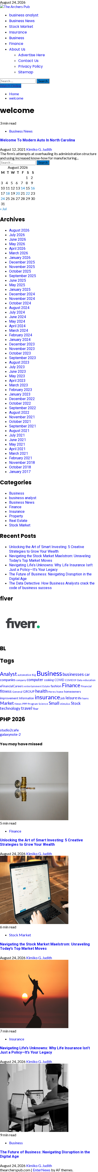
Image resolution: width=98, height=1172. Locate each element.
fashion (56, 686)
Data (80, 680)
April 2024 (17, 326)
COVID (59, 680)
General (17, 691)
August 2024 (19, 308)
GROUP (29, 691)
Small (54, 703)
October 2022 (20, 403)
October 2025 (20, 271)
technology (10, 708)
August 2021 (19, 431)
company (21, 680)
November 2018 (22, 462)
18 (8, 193)
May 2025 (17, 285)
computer (35, 679)
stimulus (65, 703)
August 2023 (19, 362)
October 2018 (20, 467)
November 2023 (22, 349)
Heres (52, 691)
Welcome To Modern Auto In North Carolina (37, 140)
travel (26, 708)
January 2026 (20, 257)
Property (16, 516)
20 (18, 193)
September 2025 (22, 276)
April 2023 (17, 380)
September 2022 (22, 408)
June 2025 (17, 280)
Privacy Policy (30, 66)
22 (28, 193)
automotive (24, 674)
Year (36, 708)
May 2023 (17, 376)
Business (16, 38)
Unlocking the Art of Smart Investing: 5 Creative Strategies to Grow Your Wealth (46, 549)
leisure (71, 697)
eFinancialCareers (11, 686)
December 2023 (22, 344)
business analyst (24, 15)
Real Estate (18, 520)
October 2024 (20, 303)
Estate (46, 686)
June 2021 (17, 440)
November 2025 (22, 267)
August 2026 (19, 230)
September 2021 (22, 426)
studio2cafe (9, 730)
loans (85, 698)
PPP (24, 703)
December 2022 (22, 399)
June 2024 (17, 317)
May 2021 (17, 444)
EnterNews (41, 1170)
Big (34, 674)
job (63, 698)
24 (3, 198)
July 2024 (17, 312)
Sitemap (25, 72)
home (60, 691)
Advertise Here (31, 55)
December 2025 (22, 262)
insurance (47, 697)
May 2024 (17, 321)
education (89, 680)
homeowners (72, 691)
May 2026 (17, 244)
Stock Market (21, 26)
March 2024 (18, 330)
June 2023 (17, 371)
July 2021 (17, 435)
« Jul (3, 209)
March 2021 (18, 453)
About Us (17, 49)
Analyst (8, 674)
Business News (22, 20)
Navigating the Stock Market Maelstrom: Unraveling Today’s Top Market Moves (49, 558)
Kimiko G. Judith (39, 149)
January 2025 (20, 289)
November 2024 (22, 298)
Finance (16, 43)
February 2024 (20, 335)
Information (26, 698)
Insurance (18, 32)
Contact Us (28, 60)
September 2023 (22, 358)
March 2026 (18, 253)
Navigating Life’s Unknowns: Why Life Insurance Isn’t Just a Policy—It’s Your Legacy (51, 567)
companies (7, 680)
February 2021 (20, 458)
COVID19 (70, 680)
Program (33, 703)
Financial (86, 686)
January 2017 (20, 472)
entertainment (33, 686)
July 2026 (17, 235)
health (41, 691)
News (18, 703)
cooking (49, 680)
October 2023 (20, 353)
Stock (76, 703)
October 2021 (20, 421)
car (87, 674)
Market (7, 703)
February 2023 (20, 390)
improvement (9, 698)
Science (43, 703)
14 (23, 188)
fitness (6, 691)
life (80, 698)
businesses (73, 674)
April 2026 (17, 248)
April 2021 (17, 449)
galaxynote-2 (10, 734)
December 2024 (22, 294)
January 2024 (20, 339)
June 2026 (17, 239)
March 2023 (18, 385)
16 (33, 188)
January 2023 (20, 394)
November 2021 (22, 417)
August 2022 (19, 412)
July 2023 (17, 367)
